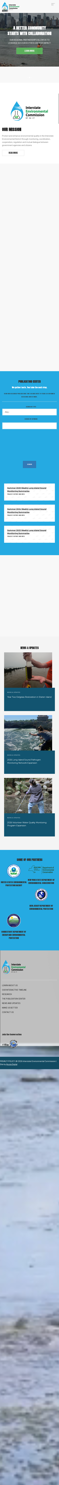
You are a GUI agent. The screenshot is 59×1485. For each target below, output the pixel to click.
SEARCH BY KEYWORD (31, 419)
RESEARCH (7, 994)
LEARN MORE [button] (29, 50)
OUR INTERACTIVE (10, 990)
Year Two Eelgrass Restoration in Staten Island (29, 697)
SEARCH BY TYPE (31, 407)
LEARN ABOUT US (10, 985)
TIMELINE (23, 990)
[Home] (12, 6)
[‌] (3, 1045)
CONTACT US (8, 1012)
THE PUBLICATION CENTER (13, 999)
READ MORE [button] (13, 152)
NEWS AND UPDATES (11, 1003)
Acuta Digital (11, 1064)
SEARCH (29, 464)
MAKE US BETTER (10, 1008)
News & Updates (13, 692)
